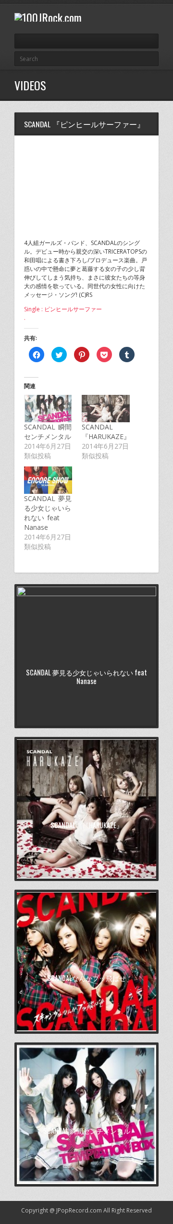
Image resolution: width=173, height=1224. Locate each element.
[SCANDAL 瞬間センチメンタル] (48, 408)
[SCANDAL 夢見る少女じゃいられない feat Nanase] (48, 480)
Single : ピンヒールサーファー (63, 309)
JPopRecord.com (79, 1210)
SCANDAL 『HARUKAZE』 (106, 431)
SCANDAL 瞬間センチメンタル (48, 431)
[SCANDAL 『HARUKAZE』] (106, 408)
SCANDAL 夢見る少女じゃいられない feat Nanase (48, 513)
